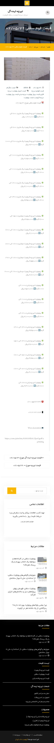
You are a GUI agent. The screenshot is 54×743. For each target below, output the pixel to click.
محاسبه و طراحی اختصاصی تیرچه (37, 701)
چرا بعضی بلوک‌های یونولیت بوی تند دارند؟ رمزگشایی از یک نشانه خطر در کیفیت (30, 607)
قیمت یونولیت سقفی (41, 674)
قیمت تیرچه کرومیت (41, 670)
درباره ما (17, 735)
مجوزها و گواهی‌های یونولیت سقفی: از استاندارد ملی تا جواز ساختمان (22, 577)
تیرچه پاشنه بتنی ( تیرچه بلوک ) (37, 716)
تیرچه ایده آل (15, 11)
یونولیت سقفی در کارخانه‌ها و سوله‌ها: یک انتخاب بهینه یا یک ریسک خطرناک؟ (23, 561)
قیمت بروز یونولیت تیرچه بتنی (29, 94)
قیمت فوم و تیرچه (37, 91)
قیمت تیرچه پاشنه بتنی (40, 678)
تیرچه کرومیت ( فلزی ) (41, 720)
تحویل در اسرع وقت (41, 697)
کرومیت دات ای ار (21, 739)
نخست (35, 735)
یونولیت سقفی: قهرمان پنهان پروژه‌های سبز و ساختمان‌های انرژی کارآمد (22, 591)
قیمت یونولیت (28, 97)
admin (26, 87)
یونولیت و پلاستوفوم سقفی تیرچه (37, 724)
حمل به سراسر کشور (41, 693)
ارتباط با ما (26, 735)
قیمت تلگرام (11, 87)
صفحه (40, 735)
